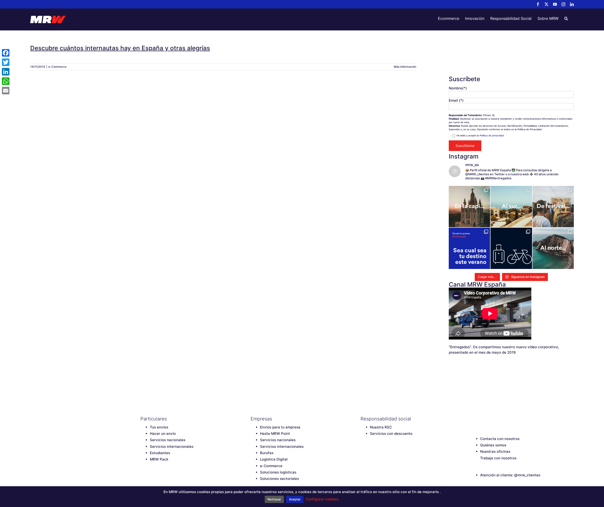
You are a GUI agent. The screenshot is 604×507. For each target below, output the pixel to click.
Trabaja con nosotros (498, 458)
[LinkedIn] (506, 418)
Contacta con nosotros (500, 438)
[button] (566, 18)
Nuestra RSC (381, 427)
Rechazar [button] (274, 499)
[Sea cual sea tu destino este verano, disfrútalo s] (469, 248)
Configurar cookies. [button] (322, 499)
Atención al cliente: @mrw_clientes (510, 475)
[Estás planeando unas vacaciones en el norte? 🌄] (553, 248)
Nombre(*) (458, 88)
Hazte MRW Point (275, 433)
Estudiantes (160, 453)
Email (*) (456, 100)
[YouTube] (489, 418)
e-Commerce (57, 66)
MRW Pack (159, 459)
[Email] (5, 90)
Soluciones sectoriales (279, 478)
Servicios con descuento (391, 433)
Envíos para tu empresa (280, 427)
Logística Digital (274, 459)
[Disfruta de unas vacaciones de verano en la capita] (469, 206)
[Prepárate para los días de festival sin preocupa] (553, 206)
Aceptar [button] (295, 499)
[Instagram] (497, 418)
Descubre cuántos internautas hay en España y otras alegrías (120, 48)
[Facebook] (473, 418)
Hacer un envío (163, 433)
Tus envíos (159, 427)
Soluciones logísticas (278, 472)
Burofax (266, 453)
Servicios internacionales (171, 446)
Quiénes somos (493, 445)
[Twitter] (481, 418)
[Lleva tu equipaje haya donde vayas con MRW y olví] (511, 248)
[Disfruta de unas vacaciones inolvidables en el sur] (511, 206)
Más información (405, 66)
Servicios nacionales (167, 440)
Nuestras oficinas (495, 451)
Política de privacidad (492, 135)
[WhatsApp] (5, 81)
